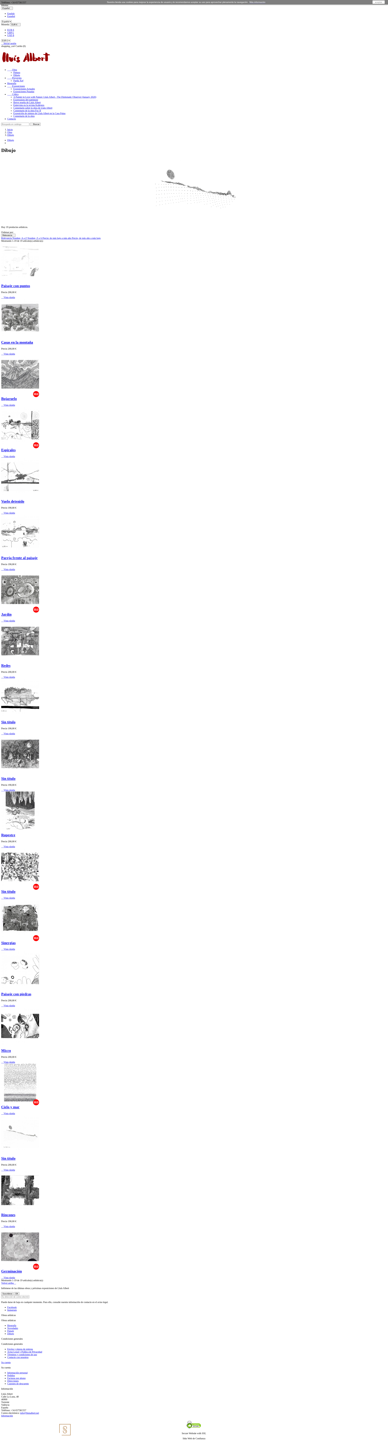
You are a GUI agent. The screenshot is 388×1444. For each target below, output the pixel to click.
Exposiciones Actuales (24, 89)
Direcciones (13, 1381)
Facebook (12, 1307)
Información (7, 1415)
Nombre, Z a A (34, 238)
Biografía (11, 83)
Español (11, 16)
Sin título (8, 722)
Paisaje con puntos (15, 286)
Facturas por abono (16, 1378)
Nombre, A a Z (19, 238)
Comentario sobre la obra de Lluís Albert (32, 108)
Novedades (12, 1328)
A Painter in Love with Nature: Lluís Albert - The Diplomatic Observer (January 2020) (54, 97)
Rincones (8, 1215)
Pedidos (11, 1375)
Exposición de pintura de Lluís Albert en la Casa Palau (39, 113)
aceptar (378, 2)
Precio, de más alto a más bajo (86, 238)
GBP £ (10, 32)
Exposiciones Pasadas (23, 91)
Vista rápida (8, 297)
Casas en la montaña (17, 342)
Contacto (11, 119)
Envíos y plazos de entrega (20, 1349)
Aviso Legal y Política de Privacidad (24, 1352)
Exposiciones (16, 86)
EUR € (10, 30)
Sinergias (8, 943)
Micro (6, 1050)
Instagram (12, 1310)
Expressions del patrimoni (25, 99)
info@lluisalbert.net (29, 1413)
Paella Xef (18, 80)
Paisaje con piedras (16, 994)
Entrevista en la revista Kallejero (28, 105)
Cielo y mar (10, 1107)
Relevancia (8, 235)
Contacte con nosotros (17, 1357)
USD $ (10, 35)
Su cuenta (6, 1362)
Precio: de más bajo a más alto (57, 238)
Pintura (16, 72)
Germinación (11, 1271)
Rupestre (8, 835)
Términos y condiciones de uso (22, 1354)
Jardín (6, 614)
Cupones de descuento (18, 1383)
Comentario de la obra (24, 116)
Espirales (8, 450)
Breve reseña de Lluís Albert (27, 102)
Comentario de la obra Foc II (27, 110)
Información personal (17, 1372)
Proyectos (14, 78)
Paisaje (10, 1331)
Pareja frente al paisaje (19, 558)
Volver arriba (8, 1283)
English (11, 13)
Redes (5, 665)
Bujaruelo (9, 399)
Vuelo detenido (12, 501)
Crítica (12, 94)
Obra (12, 69)
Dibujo (16, 75)
